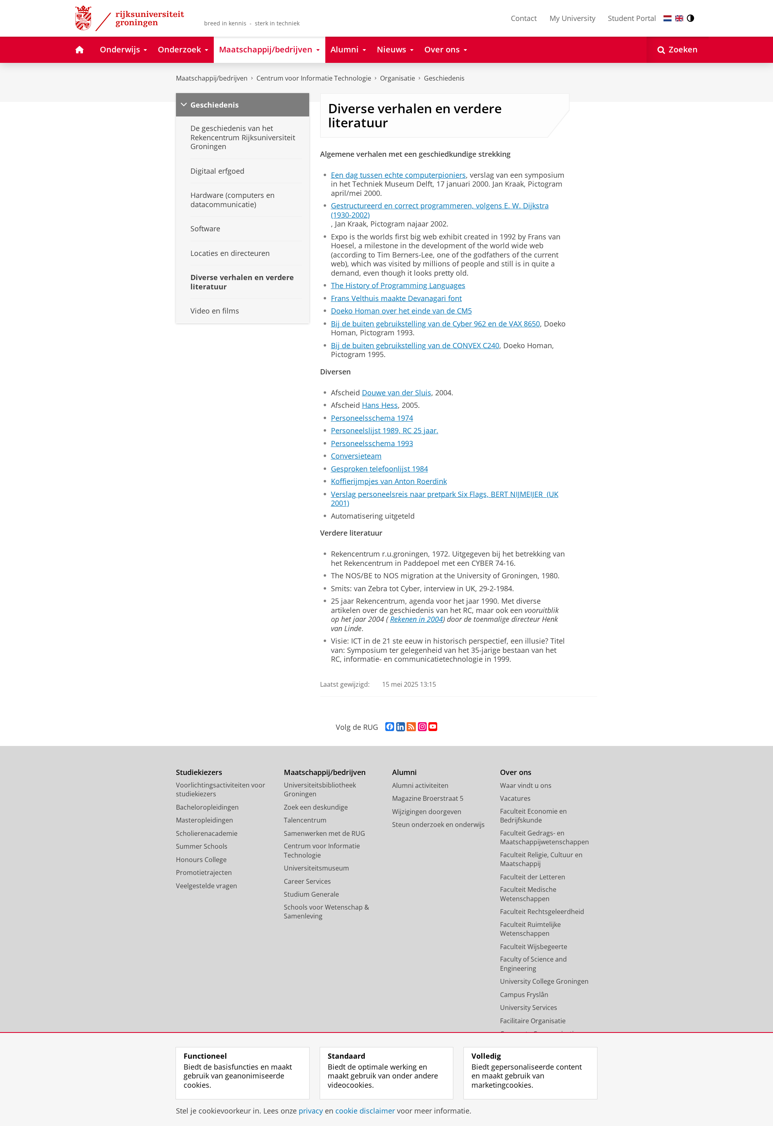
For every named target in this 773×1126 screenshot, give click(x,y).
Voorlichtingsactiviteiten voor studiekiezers (220, 790)
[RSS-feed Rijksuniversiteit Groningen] (411, 727)
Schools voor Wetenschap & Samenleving (326, 912)
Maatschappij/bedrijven (212, 78)
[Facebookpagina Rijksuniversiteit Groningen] (389, 727)
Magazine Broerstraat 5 (427, 798)
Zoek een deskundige (316, 807)
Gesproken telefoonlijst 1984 (379, 469)
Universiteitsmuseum (316, 868)
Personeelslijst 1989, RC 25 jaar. (384, 430)
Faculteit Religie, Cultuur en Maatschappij (541, 859)
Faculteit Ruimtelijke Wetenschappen (530, 929)
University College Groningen (544, 981)
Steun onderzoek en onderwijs (438, 824)
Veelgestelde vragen (206, 885)
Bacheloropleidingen (207, 807)
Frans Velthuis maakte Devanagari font (396, 298)
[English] (679, 18)
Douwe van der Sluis (396, 392)
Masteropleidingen (204, 820)
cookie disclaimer (365, 1111)
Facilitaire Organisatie (533, 1020)
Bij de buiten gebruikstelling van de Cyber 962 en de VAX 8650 (435, 323)
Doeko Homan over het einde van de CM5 (401, 311)
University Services (528, 1007)
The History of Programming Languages (398, 285)
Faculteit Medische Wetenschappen (528, 894)
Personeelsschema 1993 (372, 443)
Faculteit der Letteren (532, 877)
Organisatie (397, 78)
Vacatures (515, 798)
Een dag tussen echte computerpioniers (398, 175)
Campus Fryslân (524, 994)
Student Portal (632, 18)
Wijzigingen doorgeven (426, 811)
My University (572, 18)
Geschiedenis (444, 78)
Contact (524, 18)
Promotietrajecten (204, 872)
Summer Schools (201, 846)
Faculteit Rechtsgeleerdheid (542, 911)
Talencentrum (305, 820)
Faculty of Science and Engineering (533, 964)
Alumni (404, 772)
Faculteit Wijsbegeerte (533, 946)
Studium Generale (311, 894)
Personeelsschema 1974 (372, 418)
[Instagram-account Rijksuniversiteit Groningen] (422, 727)
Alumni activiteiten (420, 785)
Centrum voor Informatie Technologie (313, 78)
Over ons (515, 772)
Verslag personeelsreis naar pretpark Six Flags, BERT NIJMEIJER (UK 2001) (444, 499)
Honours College (201, 859)
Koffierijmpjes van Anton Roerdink (389, 481)
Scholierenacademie (207, 833)
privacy (311, 1111)
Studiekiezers (199, 772)
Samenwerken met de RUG (324, 833)
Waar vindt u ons (526, 785)
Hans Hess (380, 405)
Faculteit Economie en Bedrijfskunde (533, 816)
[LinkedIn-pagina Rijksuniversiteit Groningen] (400, 727)
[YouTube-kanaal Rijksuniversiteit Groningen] (432, 727)
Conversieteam (356, 456)
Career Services (307, 881)
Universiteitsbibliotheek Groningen (320, 790)
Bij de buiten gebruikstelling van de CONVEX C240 (415, 345)
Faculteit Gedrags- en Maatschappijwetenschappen (544, 838)
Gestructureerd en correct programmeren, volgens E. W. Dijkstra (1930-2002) (440, 210)
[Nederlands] (667, 18)
